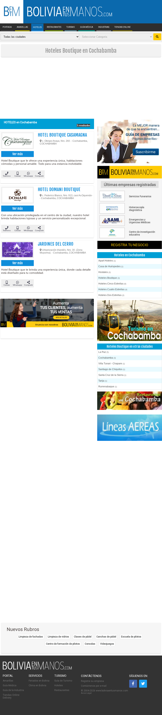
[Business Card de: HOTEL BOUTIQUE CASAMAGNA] (17, 141)
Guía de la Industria (13, 690)
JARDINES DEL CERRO (55, 244)
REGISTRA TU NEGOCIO (129, 245)
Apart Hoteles (107, 260)
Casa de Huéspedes (110, 266)
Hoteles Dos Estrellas (111, 295)
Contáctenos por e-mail (93, 685)
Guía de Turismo (63, 680)
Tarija (102, 380)
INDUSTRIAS (103, 27)
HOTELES (37, 27)
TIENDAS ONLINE (122, 27)
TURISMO (70, 27)
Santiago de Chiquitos (111, 369)
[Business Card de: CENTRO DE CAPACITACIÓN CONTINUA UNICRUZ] (128, 237)
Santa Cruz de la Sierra (112, 375)
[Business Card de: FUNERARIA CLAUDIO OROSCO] (128, 200)
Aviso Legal (86, 693)
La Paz (103, 352)
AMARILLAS (22, 27)
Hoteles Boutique (109, 278)
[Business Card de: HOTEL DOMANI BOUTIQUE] (17, 196)
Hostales (104, 272)
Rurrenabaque (107, 386)
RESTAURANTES (54, 27)
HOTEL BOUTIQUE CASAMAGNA (62, 135)
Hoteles (58, 685)
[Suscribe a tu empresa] (47, 319)
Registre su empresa (92, 681)
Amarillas (8, 680)
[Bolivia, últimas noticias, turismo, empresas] (37, 668)
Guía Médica (9, 685)
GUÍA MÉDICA (86, 27)
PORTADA (7, 27)
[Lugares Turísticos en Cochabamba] (129, 321)
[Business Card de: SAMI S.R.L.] (128, 225)
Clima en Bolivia (37, 685)
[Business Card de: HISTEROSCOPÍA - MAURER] (128, 213)
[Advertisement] (81, 89)
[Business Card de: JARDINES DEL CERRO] (17, 250)
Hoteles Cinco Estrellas (112, 283)
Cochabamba (107, 357)
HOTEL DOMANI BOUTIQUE (59, 189)
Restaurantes (61, 690)
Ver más (17, 154)
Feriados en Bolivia (39, 680)
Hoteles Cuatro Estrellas (112, 289)
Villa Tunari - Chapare (111, 363)
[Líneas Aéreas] (129, 427)
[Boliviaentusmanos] (11, 15)
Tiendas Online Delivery (11, 696)
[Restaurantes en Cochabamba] (129, 401)
